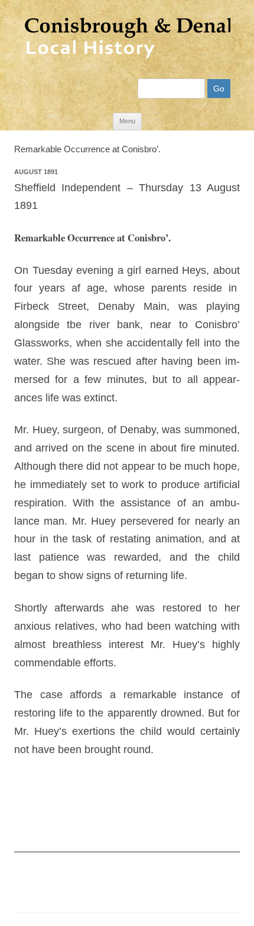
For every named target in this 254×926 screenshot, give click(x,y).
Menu (127, 121)
